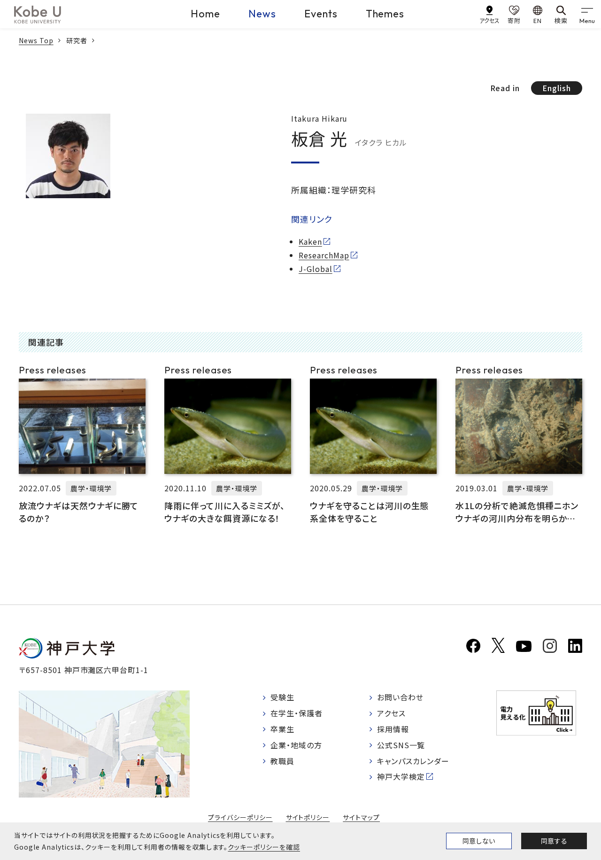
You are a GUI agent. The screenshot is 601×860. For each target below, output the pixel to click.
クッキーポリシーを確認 (264, 847)
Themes (385, 13)
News (262, 13)
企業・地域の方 (296, 745)
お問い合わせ (400, 697)
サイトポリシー (308, 817)
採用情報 (393, 729)
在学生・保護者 (296, 713)
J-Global (315, 268)
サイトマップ (361, 817)
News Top (36, 40)
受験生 (282, 697)
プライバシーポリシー (240, 817)
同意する (554, 840)
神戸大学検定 (401, 776)
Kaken (310, 241)
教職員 (282, 761)
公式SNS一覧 (401, 745)
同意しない (478, 840)
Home (205, 13)
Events (321, 13)
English (556, 87)
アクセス (391, 713)
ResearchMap (324, 255)
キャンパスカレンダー (413, 761)
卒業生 (282, 729)
